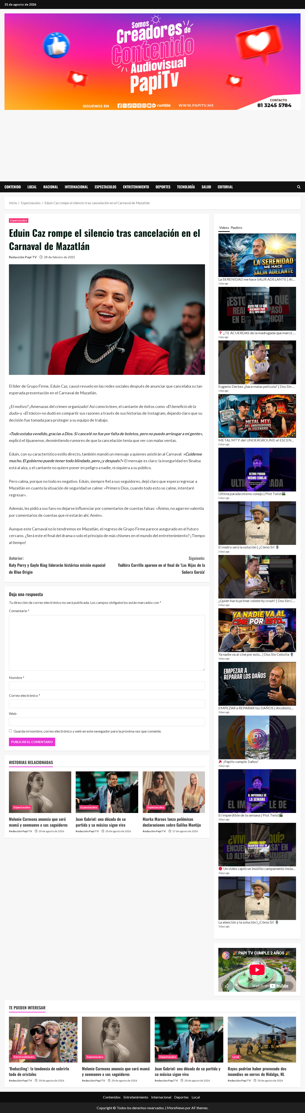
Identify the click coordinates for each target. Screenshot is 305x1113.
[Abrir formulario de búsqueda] (299, 187)
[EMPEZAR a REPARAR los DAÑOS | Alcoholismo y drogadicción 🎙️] (257, 684)
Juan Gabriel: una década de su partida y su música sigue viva (101, 821)
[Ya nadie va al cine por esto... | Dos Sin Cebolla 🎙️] (257, 630)
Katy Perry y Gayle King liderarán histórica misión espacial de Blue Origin (57, 565)
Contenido (12, 186)
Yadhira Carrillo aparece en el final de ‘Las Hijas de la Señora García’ (161, 565)
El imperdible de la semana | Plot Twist (248, 815)
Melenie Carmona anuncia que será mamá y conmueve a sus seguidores (38, 821)
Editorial (225, 186)
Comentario (19, 611)
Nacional (50, 186)
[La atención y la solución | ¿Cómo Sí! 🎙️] (257, 898)
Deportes (163, 186)
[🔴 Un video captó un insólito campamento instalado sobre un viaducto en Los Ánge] (257, 845)
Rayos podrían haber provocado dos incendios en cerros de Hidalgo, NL (257, 1071)
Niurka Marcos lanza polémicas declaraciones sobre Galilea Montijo (172, 821)
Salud (206, 186)
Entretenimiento (136, 186)
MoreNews (176, 1108)
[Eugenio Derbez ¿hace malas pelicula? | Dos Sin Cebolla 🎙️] (257, 362)
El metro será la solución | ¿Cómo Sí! (246, 547)
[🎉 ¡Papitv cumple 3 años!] (257, 737)
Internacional (76, 186)
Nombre (16, 677)
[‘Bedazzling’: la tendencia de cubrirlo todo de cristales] (43, 1039)
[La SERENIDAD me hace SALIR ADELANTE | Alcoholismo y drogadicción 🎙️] (257, 255)
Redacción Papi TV (23, 257)
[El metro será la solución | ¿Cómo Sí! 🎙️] (257, 523)
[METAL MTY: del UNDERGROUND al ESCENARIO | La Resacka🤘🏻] (257, 416)
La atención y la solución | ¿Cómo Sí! (246, 922)
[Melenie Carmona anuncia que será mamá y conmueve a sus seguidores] (40, 792)
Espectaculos (105, 186)
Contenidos (112, 1097)
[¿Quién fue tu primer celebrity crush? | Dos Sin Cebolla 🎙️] (257, 577)
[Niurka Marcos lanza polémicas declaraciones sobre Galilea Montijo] (174, 792)
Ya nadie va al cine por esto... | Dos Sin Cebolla (254, 654)
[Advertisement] (152, 143)
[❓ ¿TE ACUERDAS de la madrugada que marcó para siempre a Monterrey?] (257, 309)
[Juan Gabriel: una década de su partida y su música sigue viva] (107, 792)
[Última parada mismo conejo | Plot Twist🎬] (257, 469)
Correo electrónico (24, 695)
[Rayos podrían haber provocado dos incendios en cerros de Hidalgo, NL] (262, 1039)
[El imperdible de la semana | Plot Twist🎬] (257, 791)
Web (13, 713)
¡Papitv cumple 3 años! (240, 761)
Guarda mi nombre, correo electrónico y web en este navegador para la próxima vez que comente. (87, 731)
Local (32, 186)
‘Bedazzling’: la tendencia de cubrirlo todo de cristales (39, 1071)
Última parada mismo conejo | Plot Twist (250, 493)
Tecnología (186, 186)
